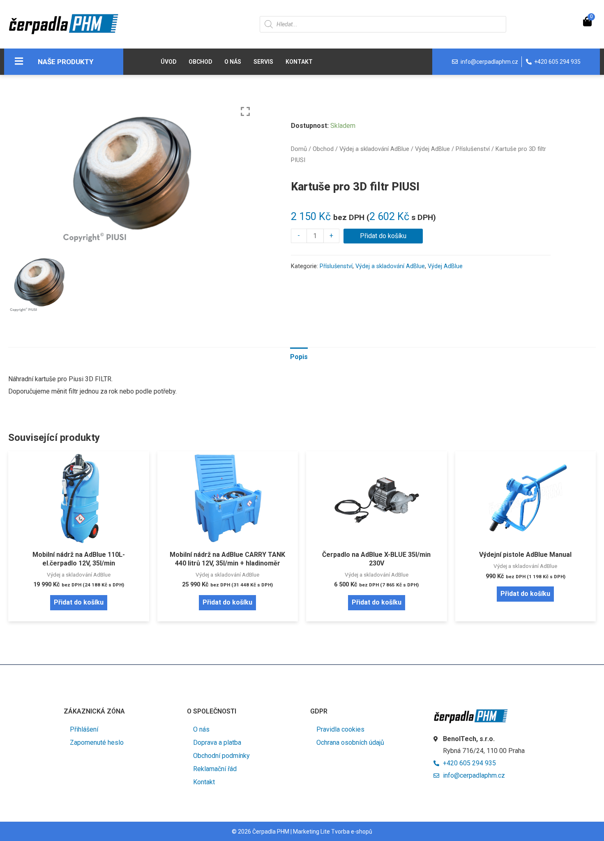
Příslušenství (473, 149)
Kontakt (299, 61)
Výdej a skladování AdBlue (374, 149)
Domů (299, 149)
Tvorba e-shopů (351, 831)
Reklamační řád (215, 769)
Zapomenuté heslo (97, 742)
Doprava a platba (217, 742)
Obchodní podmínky (221, 756)
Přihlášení (84, 729)
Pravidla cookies (340, 729)
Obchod (200, 61)
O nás (232, 61)
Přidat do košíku (383, 236)
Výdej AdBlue (432, 149)
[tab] (299, 357)
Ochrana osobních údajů (350, 742)
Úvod (168, 61)
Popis (299, 357)
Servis (263, 61)
